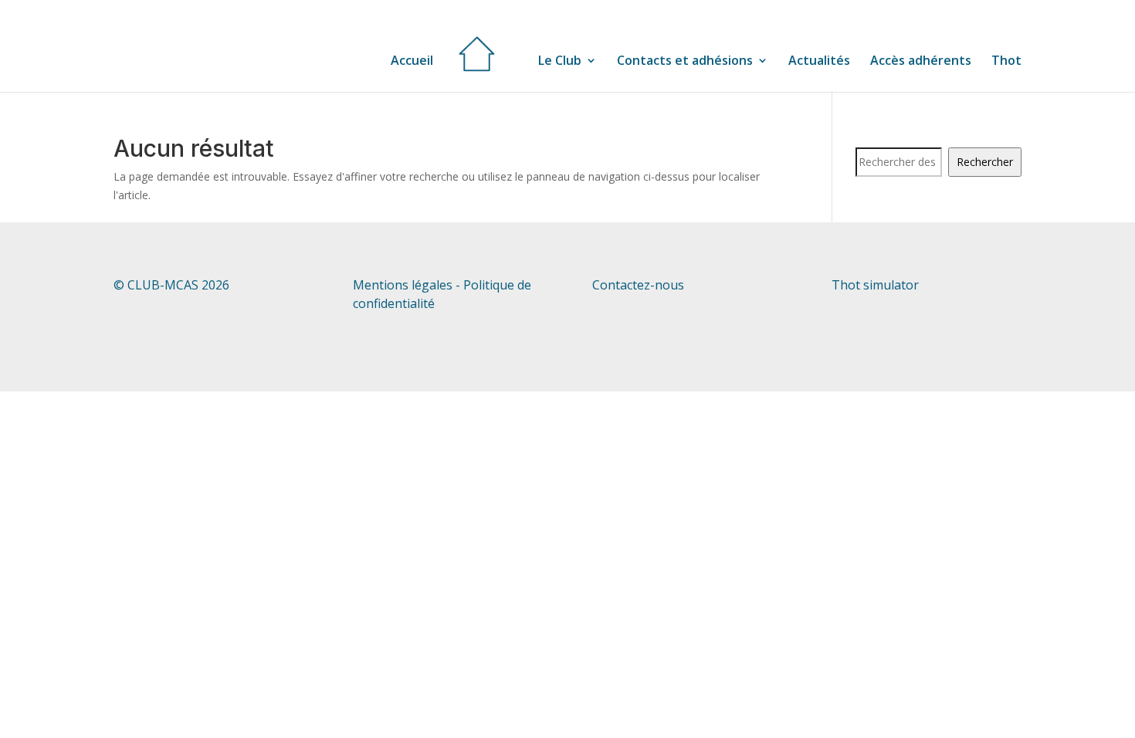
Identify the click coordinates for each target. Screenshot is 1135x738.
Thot (1006, 62)
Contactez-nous (638, 284)
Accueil (412, 60)
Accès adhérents (920, 62)
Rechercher (985, 161)
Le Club (559, 62)
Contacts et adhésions (685, 62)
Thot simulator (875, 284)
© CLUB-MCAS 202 (168, 284)
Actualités (819, 62)
